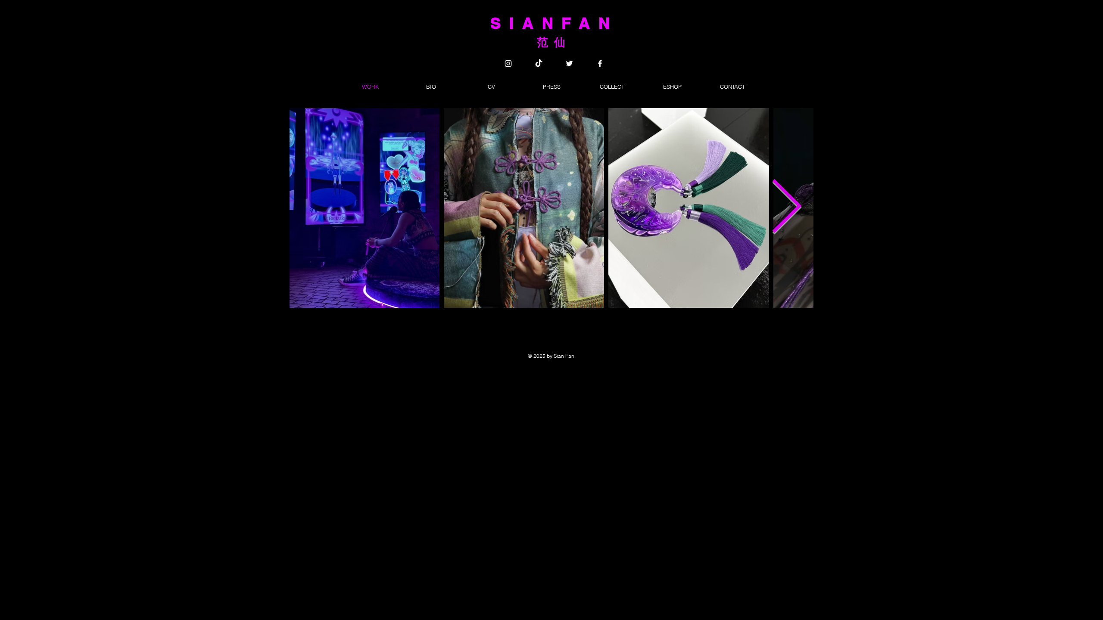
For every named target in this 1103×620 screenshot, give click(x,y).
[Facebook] (599, 63)
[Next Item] (786, 208)
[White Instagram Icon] (508, 63)
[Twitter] (569, 63)
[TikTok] (538, 63)
